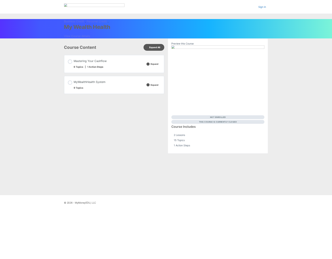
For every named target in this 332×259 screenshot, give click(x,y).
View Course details (77, 36)
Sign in (262, 6)
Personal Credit (97, 21)
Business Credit (74, 21)
